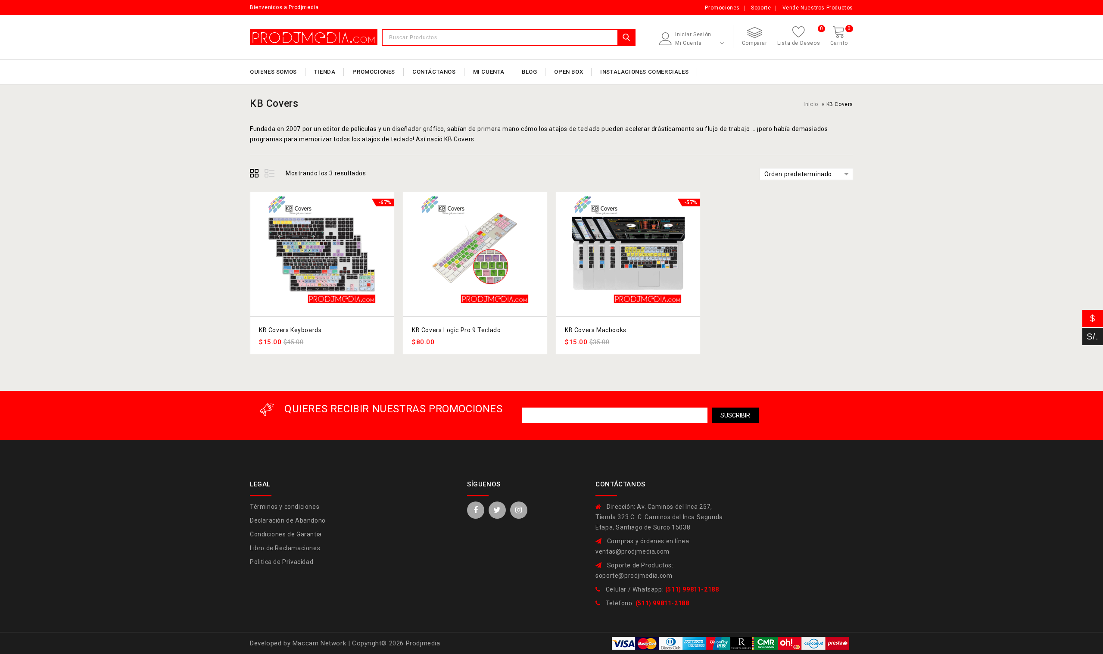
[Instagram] (518, 510)
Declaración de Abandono (288, 520)
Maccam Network (320, 643)
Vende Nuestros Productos (817, 8)
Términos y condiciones (284, 506)
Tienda (325, 72)
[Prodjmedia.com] (313, 37)
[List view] (270, 174)
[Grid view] (255, 174)
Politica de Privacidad (281, 561)
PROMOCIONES (373, 72)
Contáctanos (434, 72)
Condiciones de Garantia (286, 534)
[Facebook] (475, 510)
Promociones (722, 8)
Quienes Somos (273, 72)
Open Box (568, 72)
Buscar (626, 37)
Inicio (811, 104)
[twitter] (497, 510)
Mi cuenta (489, 72)
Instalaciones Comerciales (644, 72)
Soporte (761, 8)
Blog (529, 72)
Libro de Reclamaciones (285, 548)
